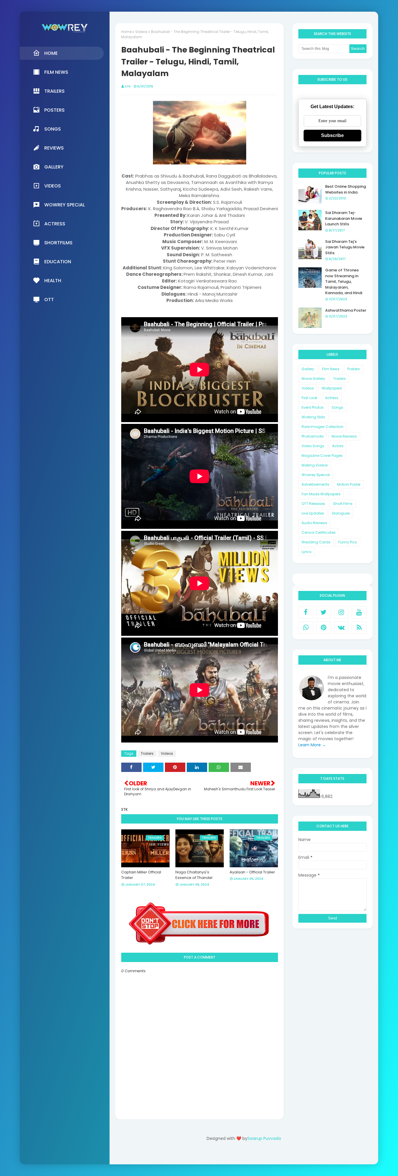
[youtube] (359, 612)
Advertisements (315, 484)
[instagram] (341, 612)
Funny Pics (347, 542)
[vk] (341, 627)
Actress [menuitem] (54, 223)
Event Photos (313, 407)
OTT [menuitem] (49, 299)
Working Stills (313, 417)
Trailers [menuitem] (54, 91)
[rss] (359, 627)
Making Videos (315, 465)
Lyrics (306, 551)
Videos (141, 31)
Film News (330, 368)
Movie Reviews (344, 436)
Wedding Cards (316, 542)
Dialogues (341, 513)
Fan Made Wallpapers (321, 494)
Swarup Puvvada (264, 1138)
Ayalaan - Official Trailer (252, 872)
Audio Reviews (314, 522)
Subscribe (332, 135)
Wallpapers (332, 388)
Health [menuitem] (52, 280)
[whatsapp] (305, 627)
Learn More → (312, 745)
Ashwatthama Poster (345, 310)
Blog (255, 1155)
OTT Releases (313, 503)
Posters (353, 368)
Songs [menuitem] (52, 129)
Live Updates (313, 513)
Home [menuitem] (51, 53)
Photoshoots (313, 436)
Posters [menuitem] (54, 110)
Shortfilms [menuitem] (58, 242)
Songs (337, 407)
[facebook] (305, 612)
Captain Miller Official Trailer (141, 875)
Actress (331, 397)
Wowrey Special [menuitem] (64, 204)
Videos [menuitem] (52, 185)
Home (126, 31)
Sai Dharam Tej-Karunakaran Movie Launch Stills (343, 218)
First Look (309, 397)
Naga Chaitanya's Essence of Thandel (193, 875)
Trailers (147, 753)
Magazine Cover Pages (322, 455)
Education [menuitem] (57, 261)
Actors (338, 445)
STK (128, 86)
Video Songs (313, 445)
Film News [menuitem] (56, 72)
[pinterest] (323, 627)
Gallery (308, 368)
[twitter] (323, 612)
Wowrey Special (316, 474)
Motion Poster (348, 484)
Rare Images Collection (323, 426)
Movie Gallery (313, 378)
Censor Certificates (319, 532)
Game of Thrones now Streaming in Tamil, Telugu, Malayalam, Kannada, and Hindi (343, 281)
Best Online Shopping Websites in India (345, 189)
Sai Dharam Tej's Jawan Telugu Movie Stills (344, 247)
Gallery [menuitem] (54, 167)
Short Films (343, 503)
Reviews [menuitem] (54, 148)
